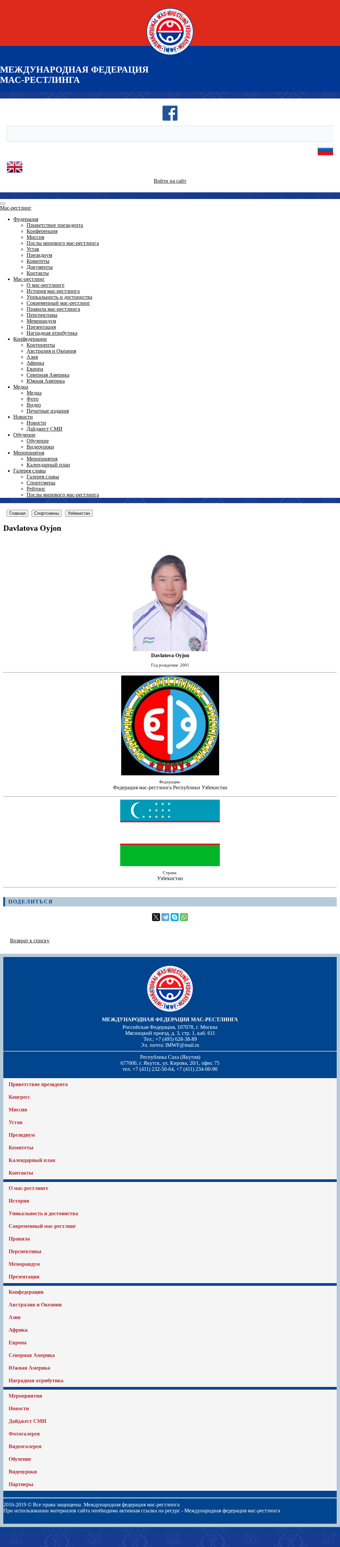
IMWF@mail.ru (182, 1045)
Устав (33, 249)
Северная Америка (48, 375)
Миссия (35, 237)
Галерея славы (29, 471)
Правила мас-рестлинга (53, 309)
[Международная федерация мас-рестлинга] (170, 55)
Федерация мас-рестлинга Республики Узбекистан (170, 787)
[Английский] (15, 173)
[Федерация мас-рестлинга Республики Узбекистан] (170, 773)
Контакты (38, 273)
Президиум (39, 255)
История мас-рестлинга (53, 291)
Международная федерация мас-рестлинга (170, 1019)
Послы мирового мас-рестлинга (63, 243)
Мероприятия (28, 453)
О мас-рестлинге (45, 285)
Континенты (41, 345)
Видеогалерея (25, 1446)
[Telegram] (165, 917)
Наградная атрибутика (52, 333)
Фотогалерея (24, 1434)
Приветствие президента (55, 225)
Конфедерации (30, 339)
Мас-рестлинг (16, 208)
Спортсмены (41, 482)
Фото (33, 399)
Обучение (24, 435)
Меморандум (41, 321)
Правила (19, 1239)
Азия (32, 357)
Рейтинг (36, 488)
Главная (17, 513)
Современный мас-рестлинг (58, 303)
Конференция (42, 231)
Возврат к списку (29, 940)
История (19, 1201)
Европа (35, 369)
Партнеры (21, 1484)
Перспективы (42, 315)
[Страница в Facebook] (170, 119)
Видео (34, 405)
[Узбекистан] (170, 864)
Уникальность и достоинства (59, 297)
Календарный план (48, 465)
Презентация (41, 327)
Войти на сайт (170, 181)
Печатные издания (48, 411)
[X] (156, 917)
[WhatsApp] (184, 917)
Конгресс (19, 1097)
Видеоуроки (40, 447)
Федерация (25, 219)
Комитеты (38, 261)
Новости (23, 417)
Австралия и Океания (51, 351)
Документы (40, 267)
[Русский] (325, 156)
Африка (35, 363)
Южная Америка (46, 381)
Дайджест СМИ (44, 429)
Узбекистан (79, 513)
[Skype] (175, 917)
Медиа (20, 387)
